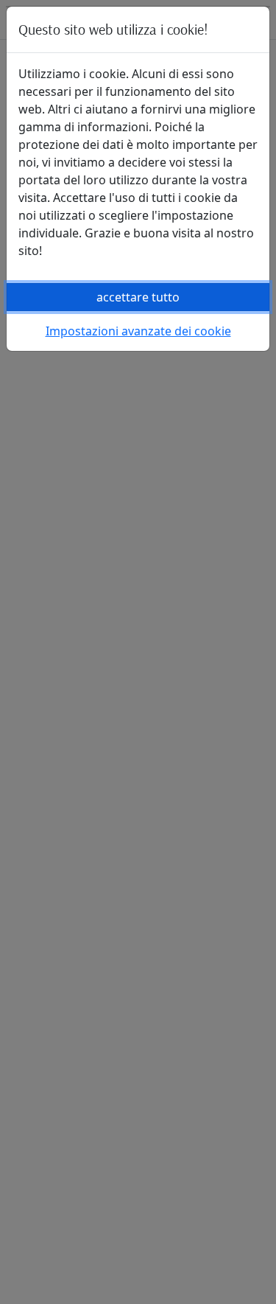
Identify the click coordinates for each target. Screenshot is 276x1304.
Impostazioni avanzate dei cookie (138, 331)
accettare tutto (138, 297)
